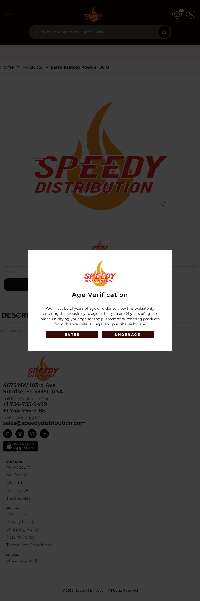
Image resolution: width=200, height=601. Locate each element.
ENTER (72, 334)
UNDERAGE (127, 334)
